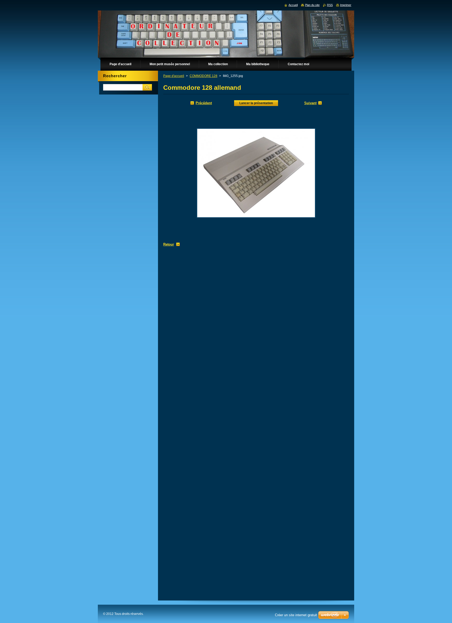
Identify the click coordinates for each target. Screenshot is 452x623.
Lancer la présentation (256, 103)
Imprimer (345, 5)
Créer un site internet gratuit (296, 615)
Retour (168, 244)
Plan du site (312, 5)
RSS (330, 5)
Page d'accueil (173, 75)
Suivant (310, 103)
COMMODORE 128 (203, 75)
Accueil (293, 5)
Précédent (204, 103)
